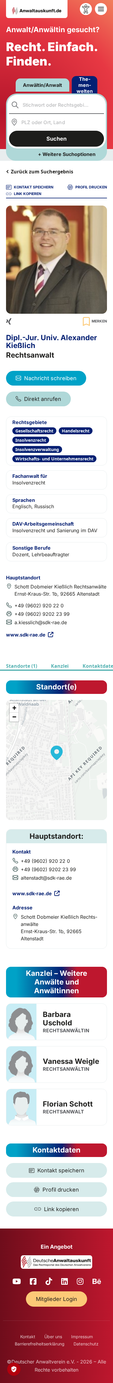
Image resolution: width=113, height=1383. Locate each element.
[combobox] (56, 105)
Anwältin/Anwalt (42, 85)
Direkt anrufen (42, 399)
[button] (57, 753)
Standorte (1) (21, 666)
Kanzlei (60, 666)
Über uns (53, 1336)
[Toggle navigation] (101, 9)
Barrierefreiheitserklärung (39, 1343)
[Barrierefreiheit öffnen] (86, 9)
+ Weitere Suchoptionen (67, 154)
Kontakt (27, 1336)
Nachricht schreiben (50, 378)
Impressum (82, 1336)
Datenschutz (86, 1343)
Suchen (56, 139)
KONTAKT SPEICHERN (33, 187)
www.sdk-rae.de (26, 635)
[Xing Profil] (8, 321)
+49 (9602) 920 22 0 (39, 606)
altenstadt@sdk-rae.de (46, 878)
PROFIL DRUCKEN (91, 187)
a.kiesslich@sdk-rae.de (40, 622)
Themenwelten (85, 85)
